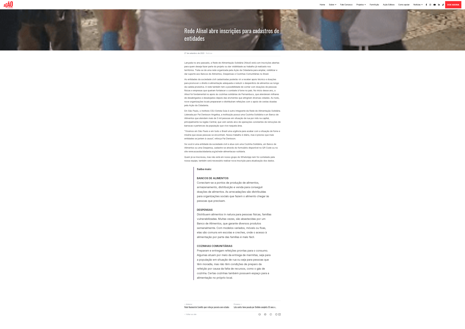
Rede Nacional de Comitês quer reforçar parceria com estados (206, 307)
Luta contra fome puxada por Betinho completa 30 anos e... (255, 307)
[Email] (276, 314)
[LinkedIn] (271, 314)
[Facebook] (259, 314)
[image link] (8, 4)
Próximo (237, 304)
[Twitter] (265, 314)
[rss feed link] (279, 314)
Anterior (189, 304)
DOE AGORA (453, 5)
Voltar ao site (191, 314)
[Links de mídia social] (426, 5)
